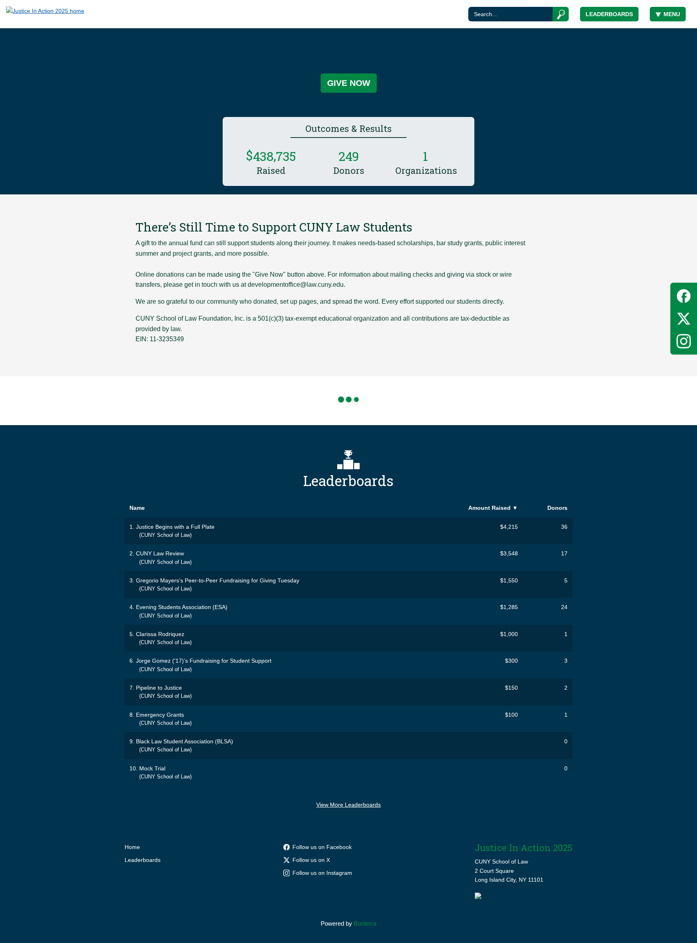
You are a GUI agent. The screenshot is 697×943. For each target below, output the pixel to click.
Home (132, 847)
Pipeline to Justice (159, 687)
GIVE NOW (348, 83)
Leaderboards (609, 14)
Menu (672, 14)
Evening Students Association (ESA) (181, 607)
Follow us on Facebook (322, 847)
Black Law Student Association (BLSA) (184, 741)
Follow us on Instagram (322, 873)
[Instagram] (683, 339)
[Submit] (561, 14)
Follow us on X (311, 860)
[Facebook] (683, 294)
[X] (683, 317)
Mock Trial (152, 768)
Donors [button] (557, 508)
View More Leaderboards (348, 804)
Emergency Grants (160, 714)
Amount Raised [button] (493, 508)
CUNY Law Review (160, 553)
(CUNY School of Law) (165, 535)
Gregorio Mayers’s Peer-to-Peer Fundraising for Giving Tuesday (217, 580)
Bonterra (365, 923)
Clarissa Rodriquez (160, 634)
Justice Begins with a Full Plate (175, 527)
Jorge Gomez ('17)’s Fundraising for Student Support (203, 660)
